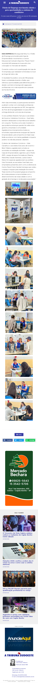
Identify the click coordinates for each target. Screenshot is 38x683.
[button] (4, 2)
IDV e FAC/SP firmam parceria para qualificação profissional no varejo (17, 589)
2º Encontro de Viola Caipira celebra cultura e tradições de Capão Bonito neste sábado (17, 535)
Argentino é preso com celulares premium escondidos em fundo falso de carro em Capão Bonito (18, 616)
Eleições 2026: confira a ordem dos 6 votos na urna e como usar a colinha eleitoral (18, 562)
